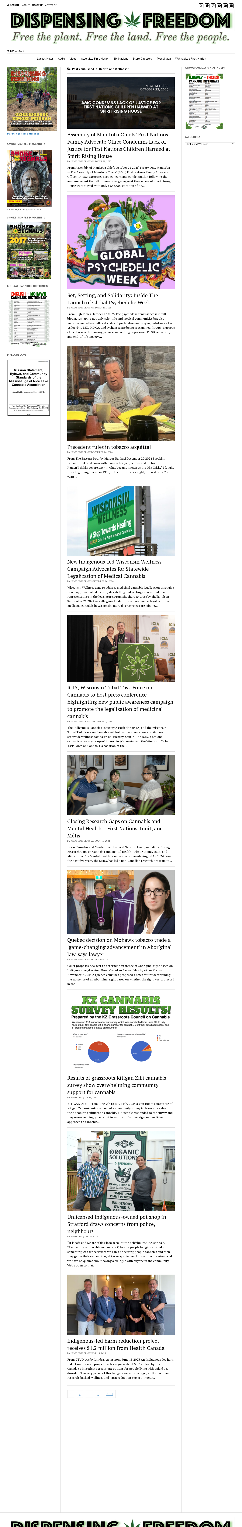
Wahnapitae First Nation (190, 58)
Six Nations (121, 58)
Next (109, 1394)
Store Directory (142, 58)
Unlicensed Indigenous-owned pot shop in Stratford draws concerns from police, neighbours (116, 1224)
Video (73, 58)
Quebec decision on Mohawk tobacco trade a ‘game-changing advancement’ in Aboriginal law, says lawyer (119, 947)
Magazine (37, 5)
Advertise (51, 5)
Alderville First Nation (95, 58)
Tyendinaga (164, 58)
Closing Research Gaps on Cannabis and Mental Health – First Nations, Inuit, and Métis (115, 828)
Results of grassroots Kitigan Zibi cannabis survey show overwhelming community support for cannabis (116, 1085)
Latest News (45, 58)
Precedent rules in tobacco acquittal (109, 446)
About (26, 5)
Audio (61, 58)
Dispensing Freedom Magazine (23, 133)
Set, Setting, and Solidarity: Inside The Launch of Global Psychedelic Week (112, 299)
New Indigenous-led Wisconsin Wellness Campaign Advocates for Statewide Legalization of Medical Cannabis (114, 568)
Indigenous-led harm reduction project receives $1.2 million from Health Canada (115, 1344)
